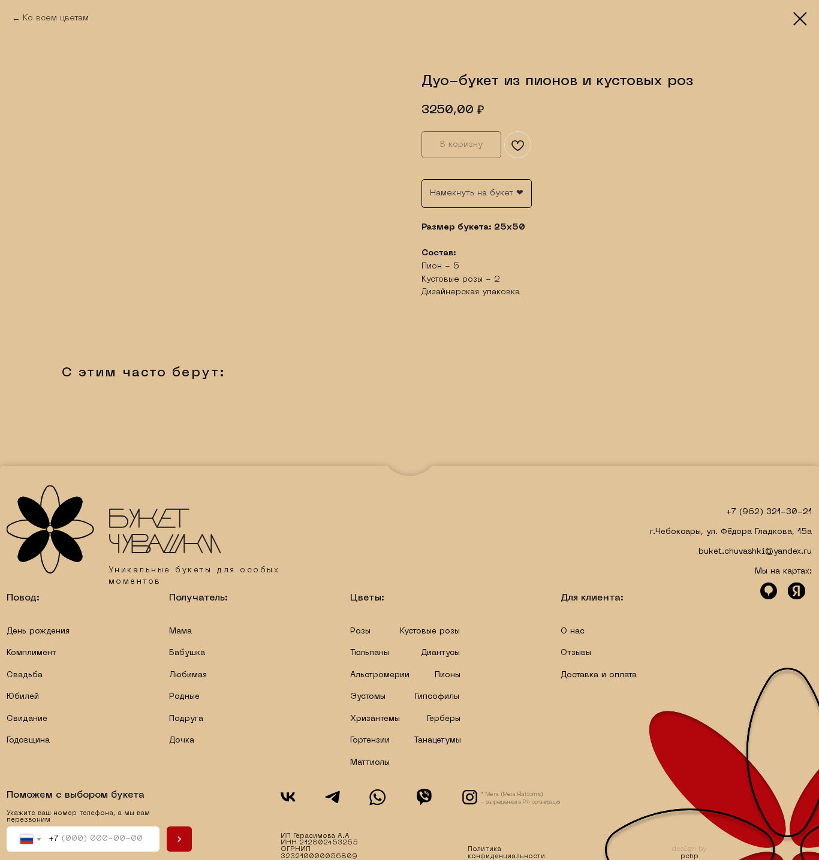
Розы (360, 631)
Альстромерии (380, 675)
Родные (184, 697)
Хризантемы (375, 719)
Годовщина (28, 740)
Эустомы (368, 697)
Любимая (188, 675)
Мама (180, 631)
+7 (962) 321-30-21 (769, 512)
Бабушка (187, 653)
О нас (573, 631)
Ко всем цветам (56, 18)
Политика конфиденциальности (506, 852)
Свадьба (25, 675)
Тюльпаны (369, 653)
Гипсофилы (437, 697)
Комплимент (31, 653)
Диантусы (440, 653)
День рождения (38, 631)
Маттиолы (370, 763)
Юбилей (23, 697)
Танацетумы (437, 740)
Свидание (27, 719)
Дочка (181, 740)
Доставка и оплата (599, 675)
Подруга (186, 719)
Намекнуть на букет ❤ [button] (476, 193)
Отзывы (576, 653)
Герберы (443, 719)
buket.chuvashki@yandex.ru (755, 552)
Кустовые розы (430, 631)
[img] (114, 529)
